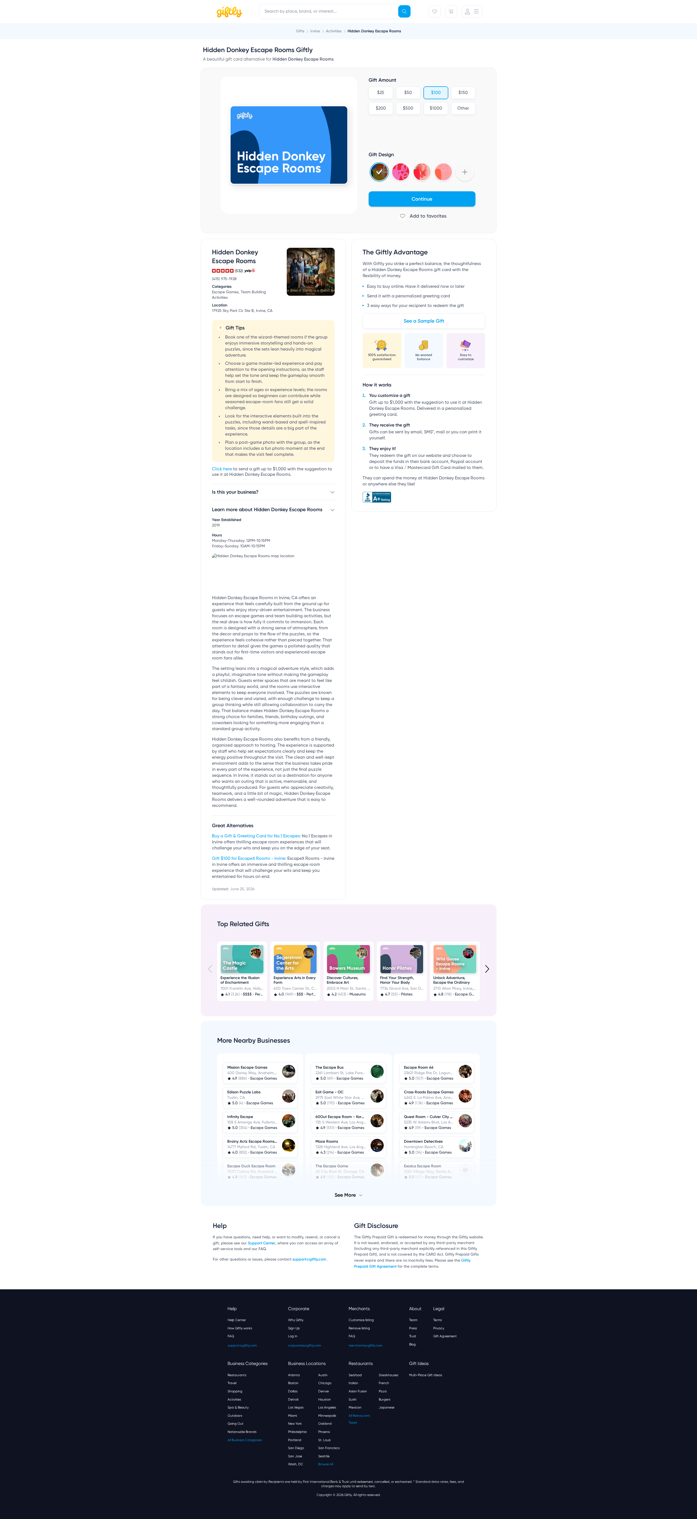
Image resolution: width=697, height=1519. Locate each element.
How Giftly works (240, 1328)
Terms (437, 1320)
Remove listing (359, 1328)
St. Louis (324, 1440)
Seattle (323, 1456)
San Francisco (329, 1448)
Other (463, 108)
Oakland (325, 1424)
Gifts (300, 31)
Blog (412, 1344)
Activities (234, 1399)
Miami (292, 1416)
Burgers (384, 1399)
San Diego (296, 1448)
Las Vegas (295, 1407)
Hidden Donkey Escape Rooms (374, 31)
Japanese (386, 1407)
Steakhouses (388, 1375)
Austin (323, 1375)
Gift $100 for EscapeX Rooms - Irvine (248, 859)
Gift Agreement (445, 1336)
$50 (408, 93)
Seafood (355, 1375)
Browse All (325, 1464)
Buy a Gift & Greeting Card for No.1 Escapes (256, 836)
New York (295, 1424)
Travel (232, 1383)
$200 (380, 108)
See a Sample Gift (424, 321)
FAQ (231, 1336)
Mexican (355, 1407)
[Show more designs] (465, 172)
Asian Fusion (358, 1391)
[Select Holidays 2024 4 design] (379, 172)
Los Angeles (327, 1407)
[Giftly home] (228, 12)
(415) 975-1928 (224, 279)
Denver (323, 1391)
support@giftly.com (309, 1259)
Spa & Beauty (238, 1407)
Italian (353, 1383)
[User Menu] (471, 11)
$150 (463, 93)
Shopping (235, 1391)
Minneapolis (327, 1416)
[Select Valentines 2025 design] (401, 172)
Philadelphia (297, 1432)
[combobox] (335, 11)
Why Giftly (295, 1320)
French (384, 1383)
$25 (380, 93)
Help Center (237, 1320)
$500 (408, 108)
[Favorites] (435, 11)
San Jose (295, 1456)
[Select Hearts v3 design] (443, 172)
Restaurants (237, 1375)
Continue (422, 199)
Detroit (293, 1399)
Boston (293, 1383)
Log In (292, 1336)
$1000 (435, 108)
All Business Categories (245, 1440)
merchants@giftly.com (365, 1345)
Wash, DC (295, 1464)
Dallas (292, 1391)
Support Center (261, 1243)
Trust (412, 1336)
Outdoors (235, 1416)
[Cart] (451, 11)
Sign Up (294, 1328)
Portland (294, 1440)
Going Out (235, 1424)
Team (413, 1320)
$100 (435, 93)
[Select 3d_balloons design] (422, 172)
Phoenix (324, 1432)
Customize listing (361, 1320)
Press (413, 1328)
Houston (324, 1399)
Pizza (383, 1391)
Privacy (438, 1328)
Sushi (352, 1399)
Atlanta (294, 1375)
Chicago (324, 1383)
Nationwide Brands (242, 1432)
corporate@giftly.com (304, 1345)
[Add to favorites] (422, 216)
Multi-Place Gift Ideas (425, 1375)
